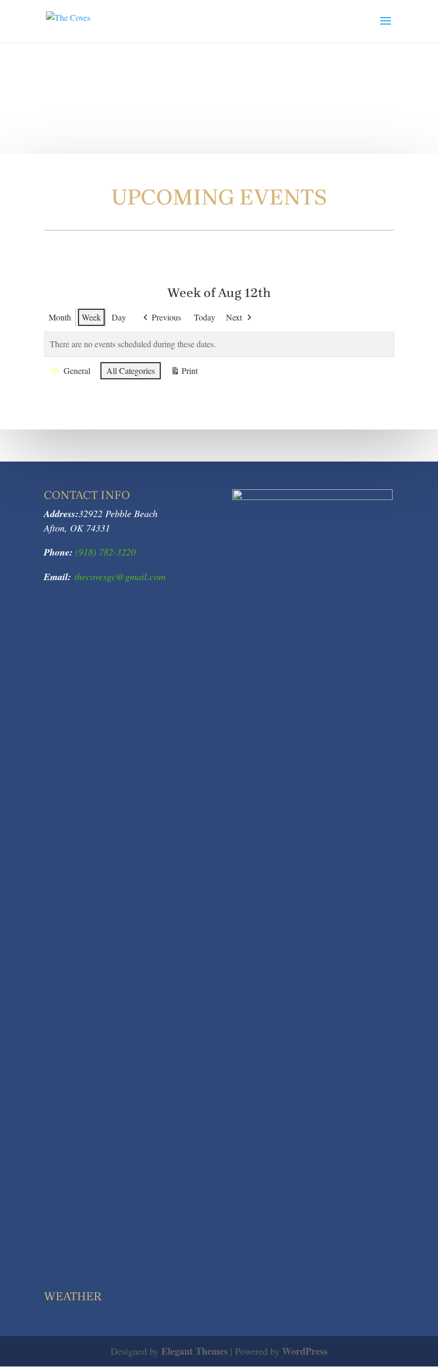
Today (204, 317)
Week (91, 317)
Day (119, 317)
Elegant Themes (194, 1351)
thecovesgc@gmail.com (120, 576)
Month (60, 317)
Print (184, 372)
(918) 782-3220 (104, 551)
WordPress (304, 1351)
